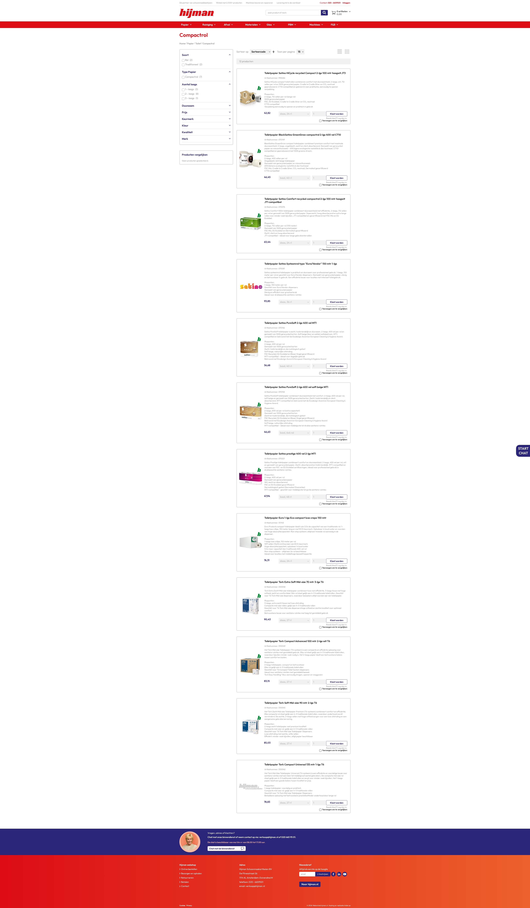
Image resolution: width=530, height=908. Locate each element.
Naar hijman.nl (309, 884)
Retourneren (187, 877)
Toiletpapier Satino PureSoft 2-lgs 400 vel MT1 (290, 322)
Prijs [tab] (184, 112)
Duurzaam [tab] (188, 105)
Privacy (189, 905)
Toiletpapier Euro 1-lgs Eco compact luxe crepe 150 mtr (295, 517)
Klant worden (336, 113)
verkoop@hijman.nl (255, 886)
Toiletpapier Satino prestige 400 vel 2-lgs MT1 (290, 453)
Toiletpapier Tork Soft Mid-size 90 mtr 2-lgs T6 (290, 702)
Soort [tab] (185, 55)
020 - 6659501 (256, 882)
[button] (305, 120)
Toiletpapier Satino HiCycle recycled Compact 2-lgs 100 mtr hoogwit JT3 (305, 73)
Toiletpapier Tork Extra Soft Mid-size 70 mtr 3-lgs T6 (294, 582)
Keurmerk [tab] (188, 119)
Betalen (185, 882)
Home (182, 43)
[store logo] (196, 13)
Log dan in (342, 118)
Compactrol (194, 76)
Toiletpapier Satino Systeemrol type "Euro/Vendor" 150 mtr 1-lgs (300, 263)
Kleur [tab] (185, 125)
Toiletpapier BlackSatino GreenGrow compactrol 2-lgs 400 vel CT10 (302, 134)
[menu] (265, 24)
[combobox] (297, 12)
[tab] (203, 864)
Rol (189, 60)
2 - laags (192, 93)
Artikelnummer (271, 78)
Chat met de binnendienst (221, 848)
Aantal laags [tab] (189, 84)
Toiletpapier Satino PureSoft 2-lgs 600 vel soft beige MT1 (296, 387)
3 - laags (192, 98)
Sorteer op (242, 51)
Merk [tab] (185, 138)
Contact (185, 886)
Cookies (182, 905)
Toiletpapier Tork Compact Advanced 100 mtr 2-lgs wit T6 (297, 641)
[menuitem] (185, 24)
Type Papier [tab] (189, 72)
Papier (190, 43)
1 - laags (192, 89)
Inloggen (346, 3)
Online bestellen (189, 869)
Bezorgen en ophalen (191, 873)
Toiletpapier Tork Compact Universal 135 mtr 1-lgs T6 (294, 764)
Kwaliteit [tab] (187, 132)
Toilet (198, 43)
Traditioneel (194, 64)
